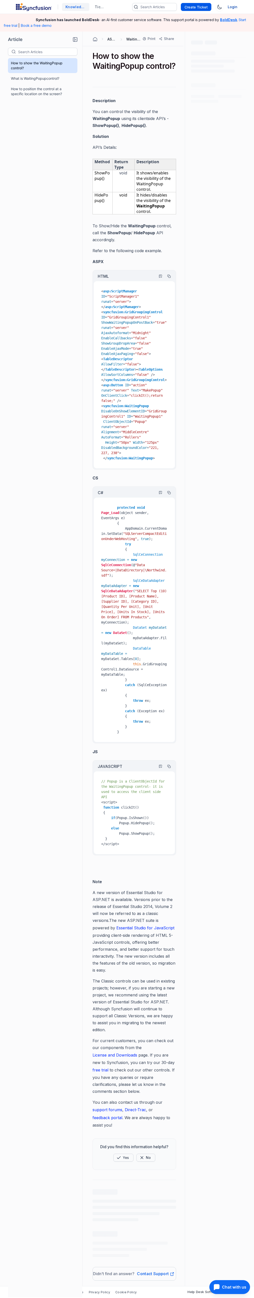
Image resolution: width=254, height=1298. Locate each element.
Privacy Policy (99, 1292)
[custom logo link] (34, 7)
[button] (75, 39)
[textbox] (47, 51)
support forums (107, 1109)
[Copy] (166, 276)
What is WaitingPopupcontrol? (35, 78)
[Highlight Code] (158, 276)
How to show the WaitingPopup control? (37, 65)
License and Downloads (115, 1055)
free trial (100, 1069)
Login (232, 7)
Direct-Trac (135, 1109)
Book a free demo (36, 25)
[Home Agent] (95, 39)
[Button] (145, 1158)
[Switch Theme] (219, 7)
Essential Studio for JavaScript (145, 927)
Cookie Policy (126, 1292)
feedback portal (107, 1117)
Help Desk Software (204, 1292)
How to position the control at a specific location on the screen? (36, 91)
